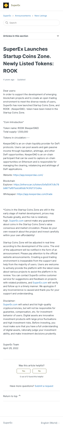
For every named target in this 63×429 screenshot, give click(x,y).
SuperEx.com (16, 220)
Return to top (10, 396)
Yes (23, 371)
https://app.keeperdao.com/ (28, 175)
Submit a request (44, 386)
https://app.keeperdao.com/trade (34, 194)
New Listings (41, 15)
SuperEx (7, 15)
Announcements (23, 15)
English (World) (49, 423)
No (39, 371)
